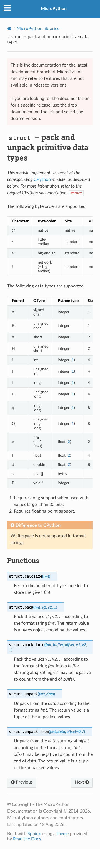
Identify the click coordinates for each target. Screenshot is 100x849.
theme (63, 833)
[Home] (9, 28)
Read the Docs (27, 839)
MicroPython (54, 8)
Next (80, 782)
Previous (24, 782)
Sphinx (34, 833)
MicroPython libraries (38, 28)
